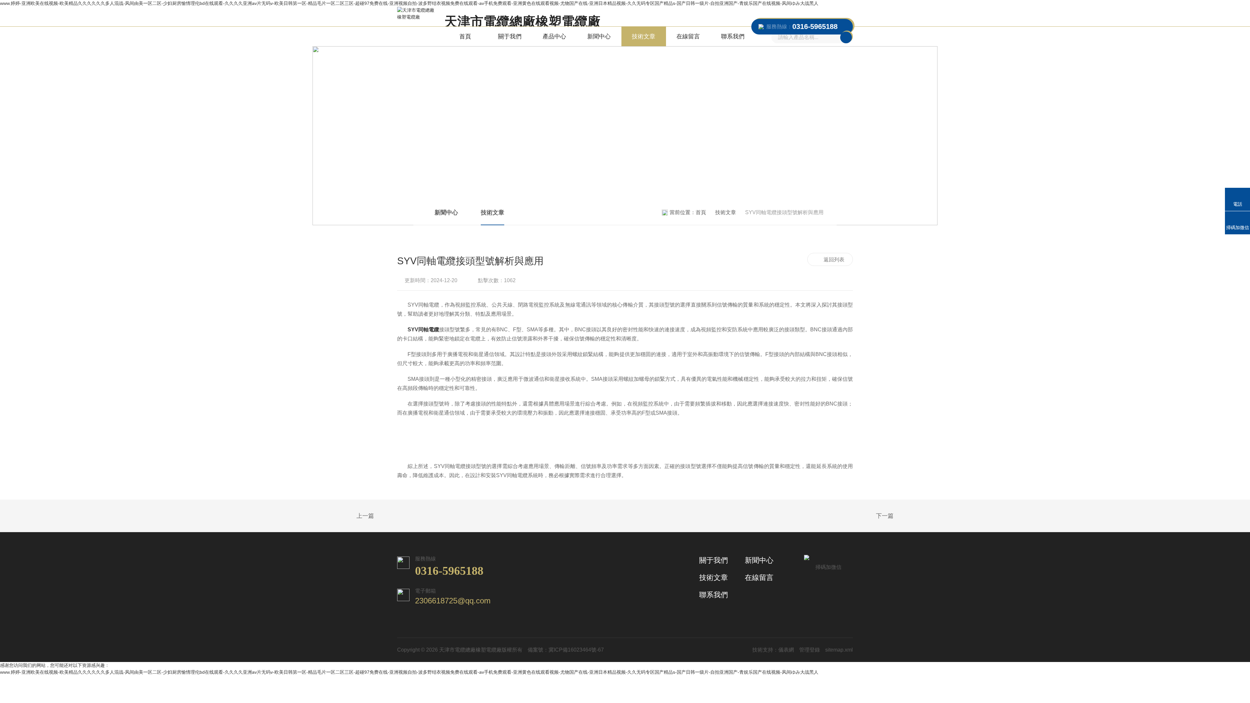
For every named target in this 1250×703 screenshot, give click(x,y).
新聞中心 (599, 36)
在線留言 (688, 36)
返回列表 (834, 259)
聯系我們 (732, 36)
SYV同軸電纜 (423, 329)
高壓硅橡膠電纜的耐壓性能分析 (902, 516)
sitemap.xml (839, 650)
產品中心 (554, 36)
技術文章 (643, 36)
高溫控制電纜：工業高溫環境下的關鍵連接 (348, 516)
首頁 (465, 36)
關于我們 (509, 36)
